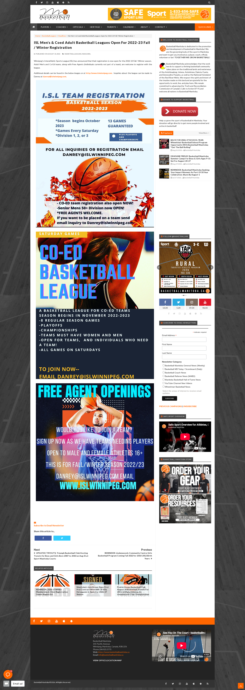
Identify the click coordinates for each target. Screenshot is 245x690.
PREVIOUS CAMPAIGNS (170, 406)
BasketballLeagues (49, 36)
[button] (159, 267)
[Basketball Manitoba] (55, 14)
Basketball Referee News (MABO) (180, 376)
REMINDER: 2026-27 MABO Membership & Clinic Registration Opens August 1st (52, 591)
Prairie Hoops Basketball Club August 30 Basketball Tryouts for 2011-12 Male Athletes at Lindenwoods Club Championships (133, 590)
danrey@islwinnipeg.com (54, 76)
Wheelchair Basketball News (177, 387)
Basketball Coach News (175, 373)
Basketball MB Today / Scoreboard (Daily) (183, 369)
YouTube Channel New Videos (178, 383)
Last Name (167, 353)
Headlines (62, 36)
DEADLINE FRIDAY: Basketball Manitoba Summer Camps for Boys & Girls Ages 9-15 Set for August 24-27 (190, 158)
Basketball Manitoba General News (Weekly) (185, 365)
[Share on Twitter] (61, 538)
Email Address (169, 335)
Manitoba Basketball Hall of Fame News (183, 380)
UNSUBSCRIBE (190, 406)
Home (37, 36)
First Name (167, 344)
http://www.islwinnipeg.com (99, 73)
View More (203, 133)
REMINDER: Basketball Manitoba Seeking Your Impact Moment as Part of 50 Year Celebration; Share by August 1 (190, 172)
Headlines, (86, 54)
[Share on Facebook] (43, 538)
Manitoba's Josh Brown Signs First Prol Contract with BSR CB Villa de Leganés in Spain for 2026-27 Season (93, 590)
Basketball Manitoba (41, 682)
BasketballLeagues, (73, 54)
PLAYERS (45, 27)
